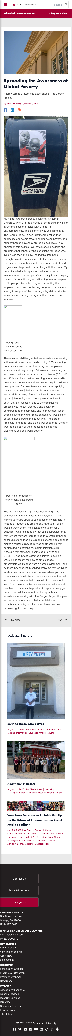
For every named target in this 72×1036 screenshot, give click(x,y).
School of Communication (19, 13)
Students (33, 733)
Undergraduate (46, 733)
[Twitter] (20, 1029)
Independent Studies (30, 837)
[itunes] (52, 1029)
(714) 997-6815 (8, 924)
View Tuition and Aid (11, 951)
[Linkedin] (12, 110)
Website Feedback (10, 993)
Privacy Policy (7, 1010)
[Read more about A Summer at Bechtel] (35, 759)
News (57, 837)
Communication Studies (19, 833)
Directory (5, 1001)
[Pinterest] (30, 1029)
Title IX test (6, 1014)
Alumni (48, 830)
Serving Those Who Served (25, 724)
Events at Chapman (10, 976)
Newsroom (6, 980)
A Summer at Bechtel (21, 784)
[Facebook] (5, 110)
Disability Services (10, 997)
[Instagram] (19, 110)
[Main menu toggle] (5, 4)
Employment (7, 959)
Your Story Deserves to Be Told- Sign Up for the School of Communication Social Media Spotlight (34, 819)
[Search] (66, 4)
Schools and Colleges (11, 968)
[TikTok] (46, 1029)
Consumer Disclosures (12, 1006)
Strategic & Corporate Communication (26, 792)
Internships (21, 733)
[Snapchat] (57, 1029)
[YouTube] (36, 1029)
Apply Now (6, 955)
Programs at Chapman (12, 972)
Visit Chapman (8, 947)
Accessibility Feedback (12, 989)
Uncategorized (42, 844)
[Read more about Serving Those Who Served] (35, 680)
